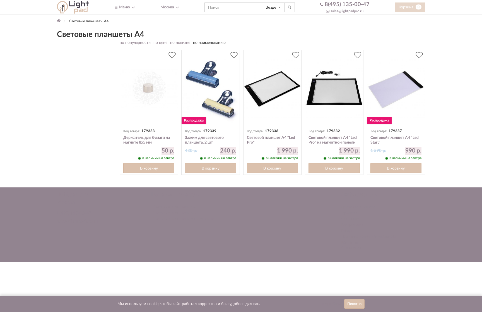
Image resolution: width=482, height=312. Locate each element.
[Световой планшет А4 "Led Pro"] (272, 88)
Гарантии (349, 213)
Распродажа (352, 225)
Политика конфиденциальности (370, 237)
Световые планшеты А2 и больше (183, 219)
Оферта (348, 231)
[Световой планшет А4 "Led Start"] (396, 88)
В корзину (149, 168)
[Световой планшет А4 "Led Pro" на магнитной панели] (334, 88)
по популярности (135, 43)
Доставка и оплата (358, 207)
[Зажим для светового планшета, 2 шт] (210, 88)
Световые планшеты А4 (174, 207)
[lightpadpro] (73, 7)
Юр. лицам (351, 219)
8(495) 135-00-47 (346, 4)
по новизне (180, 43)
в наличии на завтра (158, 158)
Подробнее (330, 304)
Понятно (354, 304)
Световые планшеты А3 (174, 213)
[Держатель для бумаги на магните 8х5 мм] (149, 88)
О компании (352, 248)
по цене (160, 43)
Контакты (349, 242)
